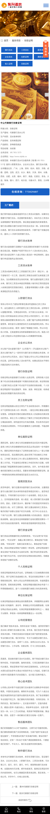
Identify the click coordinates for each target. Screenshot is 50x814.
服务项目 (16, 40)
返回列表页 (23, 800)
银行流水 (8, 50)
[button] (47, 95)
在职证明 (25, 57)
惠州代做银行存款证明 (29, 787)
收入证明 (8, 64)
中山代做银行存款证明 (11, 123)
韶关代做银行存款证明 (28, 793)
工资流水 (25, 50)
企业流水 (8, 57)
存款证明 (28, 40)
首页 (6, 40)
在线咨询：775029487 (25, 191)
